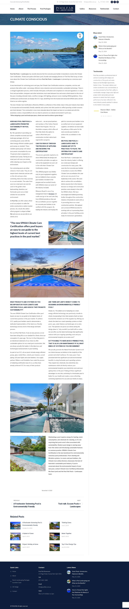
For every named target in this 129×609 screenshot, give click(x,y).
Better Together (66, 533)
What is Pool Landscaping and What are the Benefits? (107, 47)
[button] (101, 116)
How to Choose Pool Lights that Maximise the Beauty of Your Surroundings (108, 58)
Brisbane (51, 194)
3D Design (15, 587)
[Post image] (15, 525)
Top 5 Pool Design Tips (69, 544)
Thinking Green (66, 522)
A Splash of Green (28, 533)
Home (14, 571)
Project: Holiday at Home (30, 544)
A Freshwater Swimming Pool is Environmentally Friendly (32, 524)
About (14, 576)
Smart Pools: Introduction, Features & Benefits (106, 38)
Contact (14, 591)
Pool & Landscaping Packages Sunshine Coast (20, 581)
